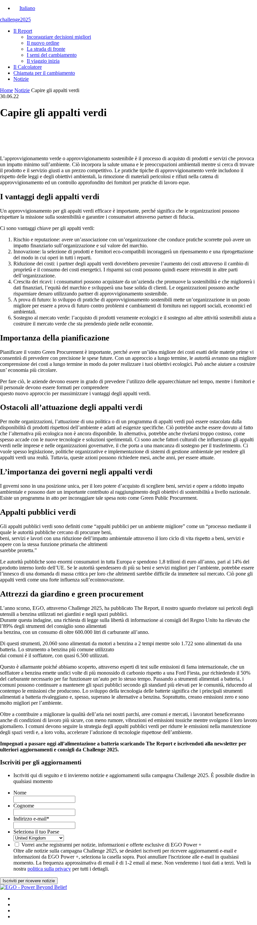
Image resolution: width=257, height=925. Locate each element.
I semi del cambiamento (52, 55)
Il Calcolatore (27, 67)
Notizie (21, 79)
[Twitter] (128, 141)
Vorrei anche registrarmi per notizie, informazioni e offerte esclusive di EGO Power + (111, 845)
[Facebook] (128, 129)
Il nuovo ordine (43, 43)
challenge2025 (15, 19)
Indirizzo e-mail (31, 819)
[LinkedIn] (128, 135)
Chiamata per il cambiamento (44, 73)
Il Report (22, 31)
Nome (19, 792)
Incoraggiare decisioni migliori (59, 37)
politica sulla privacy (49, 869)
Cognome (23, 805)
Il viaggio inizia (43, 61)
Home (6, 90)
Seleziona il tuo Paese (36, 832)
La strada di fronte (46, 49)
